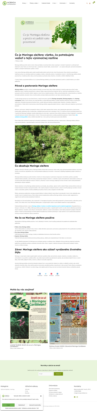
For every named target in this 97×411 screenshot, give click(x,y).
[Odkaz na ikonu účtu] (89, 3)
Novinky (27, 393)
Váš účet (27, 389)
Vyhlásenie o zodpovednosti (56, 394)
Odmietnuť (21, 405)
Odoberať (58, 373)
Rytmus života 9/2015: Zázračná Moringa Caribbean (67, 346)
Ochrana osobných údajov (55, 392)
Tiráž (37, 408)
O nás (26, 391)
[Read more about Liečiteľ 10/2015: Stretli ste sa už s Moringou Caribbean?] (29, 318)
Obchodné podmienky (54, 389)
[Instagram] (77, 397)
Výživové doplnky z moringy (7, 389)
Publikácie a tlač (20, 348)
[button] (41, 396)
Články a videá (19, 61)
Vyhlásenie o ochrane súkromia (29, 408)
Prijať (8, 405)
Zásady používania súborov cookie (13, 408)
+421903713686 (77, 391)
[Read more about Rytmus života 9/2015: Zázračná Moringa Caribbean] (68, 318)
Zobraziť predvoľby (35, 405)
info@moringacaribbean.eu (80, 393)
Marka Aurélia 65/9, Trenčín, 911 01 (82, 389)
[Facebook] (74, 397)
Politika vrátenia (53, 396)
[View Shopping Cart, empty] (93, 3)
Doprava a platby (53, 390)
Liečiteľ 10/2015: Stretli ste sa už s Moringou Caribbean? (25, 345)
